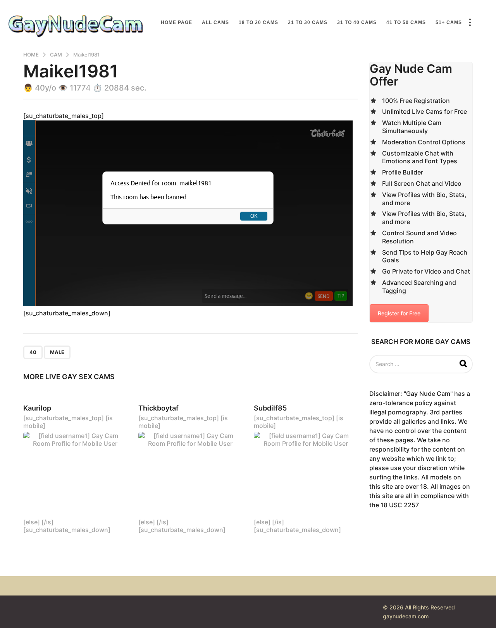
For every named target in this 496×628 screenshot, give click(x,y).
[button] (469, 22)
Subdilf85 (270, 408)
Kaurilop (37, 408)
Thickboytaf (158, 408)
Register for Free (399, 313)
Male (57, 352)
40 (32, 352)
